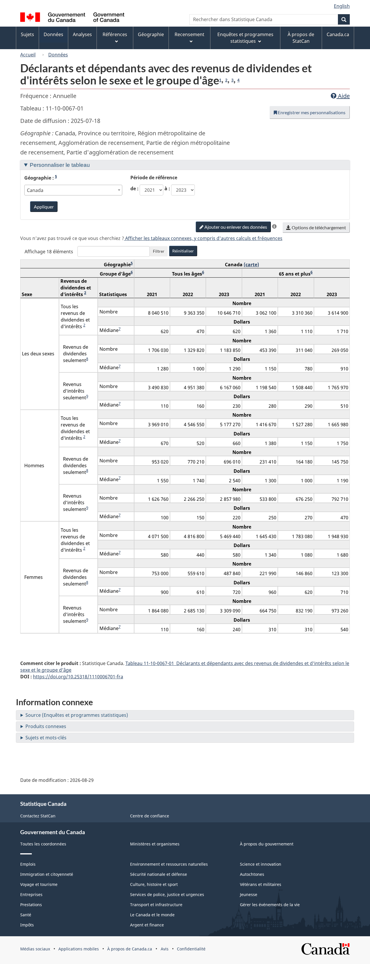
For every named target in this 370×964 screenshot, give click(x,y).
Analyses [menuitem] (82, 34)
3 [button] (232, 80)
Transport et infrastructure (156, 904)
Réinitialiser (183, 250)
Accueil (28, 54)
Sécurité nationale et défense (158, 874)
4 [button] (238, 80)
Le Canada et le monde (152, 914)
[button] (274, 226)
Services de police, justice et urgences (167, 894)
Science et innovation (260, 864)
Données (58, 54)
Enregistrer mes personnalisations (311, 112)
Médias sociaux (35, 949)
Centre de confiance (149, 816)
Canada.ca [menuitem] (338, 34)
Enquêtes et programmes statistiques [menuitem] (245, 37)
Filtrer (158, 251)
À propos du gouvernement (266, 844)
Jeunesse (248, 894)
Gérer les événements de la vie (270, 904)
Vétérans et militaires (260, 884)
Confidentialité (191, 949)
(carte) (251, 264)
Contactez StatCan (38, 816)
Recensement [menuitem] (189, 34)
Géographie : (40, 177)
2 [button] (226, 80)
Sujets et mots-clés (45, 737)
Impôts (27, 925)
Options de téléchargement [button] (318, 227)
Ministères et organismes (155, 844)
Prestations (31, 904)
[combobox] (73, 190)
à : (167, 188)
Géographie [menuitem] (151, 34)
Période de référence (153, 177)
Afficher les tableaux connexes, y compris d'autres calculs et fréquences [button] (203, 238)
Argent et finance (147, 925)
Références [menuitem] (115, 34)
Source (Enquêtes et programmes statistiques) (76, 715)
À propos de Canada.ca (129, 949)
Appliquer (44, 206)
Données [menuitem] (53, 34)
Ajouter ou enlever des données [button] (235, 227)
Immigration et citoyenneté (46, 874)
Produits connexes (45, 726)
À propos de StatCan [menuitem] (301, 37)
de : (134, 188)
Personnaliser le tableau (60, 165)
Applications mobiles (78, 949)
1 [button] (220, 80)
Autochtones (252, 874)
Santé (25, 914)
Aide (343, 96)
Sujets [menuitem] (27, 34)
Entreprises (31, 894)
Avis (165, 949)
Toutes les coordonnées (43, 844)
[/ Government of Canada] (72, 18)
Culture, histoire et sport (154, 884)
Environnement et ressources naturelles (169, 864)
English (342, 6)
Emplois (28, 864)
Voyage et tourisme (39, 884)
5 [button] (56, 176)
